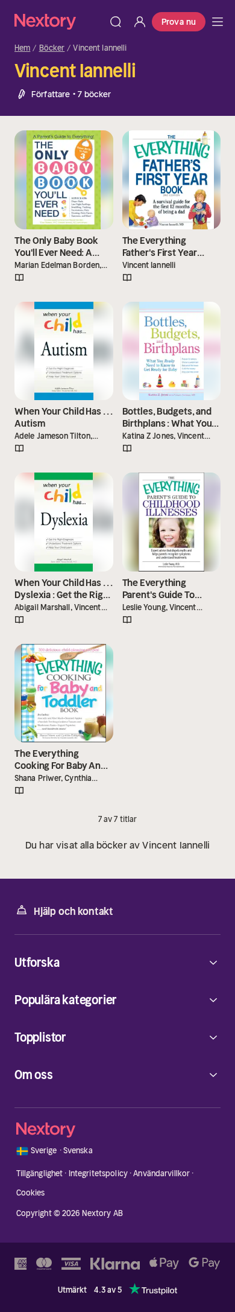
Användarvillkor (161, 1173)
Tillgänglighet (39, 1173)
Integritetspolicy (98, 1173)
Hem (22, 48)
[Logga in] (140, 22)
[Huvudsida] (217, 22)
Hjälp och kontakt (73, 911)
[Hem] (59, 21)
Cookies (30, 1193)
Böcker (52, 48)
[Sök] (116, 22)
